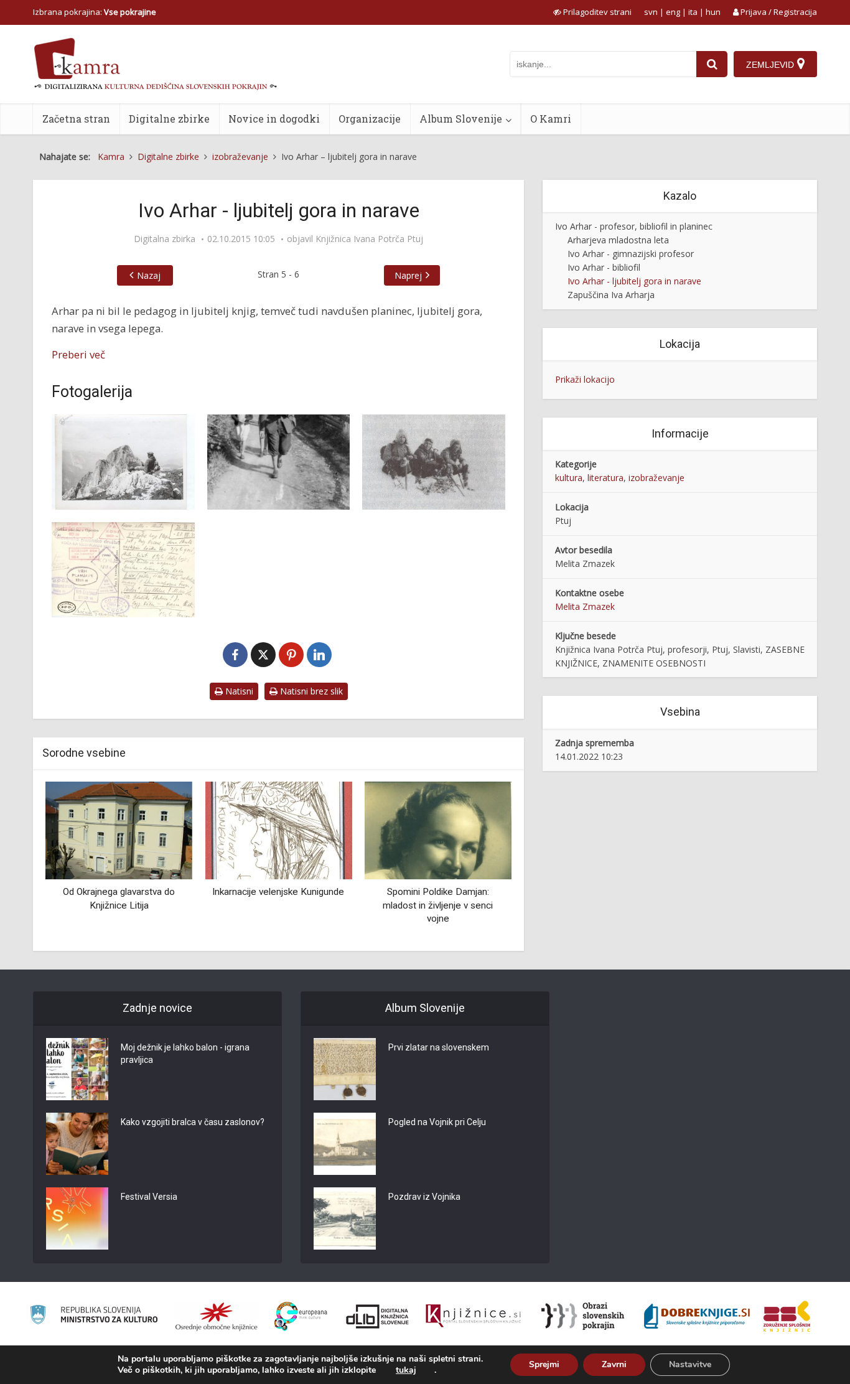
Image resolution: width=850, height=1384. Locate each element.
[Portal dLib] (377, 1316)
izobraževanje (656, 478)
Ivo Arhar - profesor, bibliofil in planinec (633, 226)
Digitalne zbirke (169, 118)
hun (713, 11)
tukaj (406, 1370)
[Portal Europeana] (301, 1316)
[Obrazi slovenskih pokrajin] (582, 1316)
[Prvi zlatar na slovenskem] (345, 1069)
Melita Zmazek (585, 606)
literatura (605, 478)
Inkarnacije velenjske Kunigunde (278, 891)
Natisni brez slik (310, 691)
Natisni (238, 691)
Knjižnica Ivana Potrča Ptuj (369, 239)
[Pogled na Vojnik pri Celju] (345, 1144)
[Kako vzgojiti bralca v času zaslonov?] (77, 1144)
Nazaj (149, 275)
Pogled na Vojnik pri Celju (437, 1122)
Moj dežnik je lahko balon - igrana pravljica (185, 1053)
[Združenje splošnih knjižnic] (787, 1316)
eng (673, 11)
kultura (568, 478)
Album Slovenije (460, 118)
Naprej (408, 275)
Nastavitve (690, 1364)
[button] (480, 861)
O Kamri (550, 118)
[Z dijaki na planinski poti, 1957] (278, 462)
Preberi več (78, 354)
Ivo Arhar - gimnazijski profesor (630, 254)
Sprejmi (544, 1364)
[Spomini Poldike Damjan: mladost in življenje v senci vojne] (438, 829)
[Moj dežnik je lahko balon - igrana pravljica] (77, 1069)
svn (651, 11)
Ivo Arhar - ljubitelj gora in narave (634, 281)
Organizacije (370, 118)
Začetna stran (76, 118)
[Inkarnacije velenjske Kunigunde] (278, 829)
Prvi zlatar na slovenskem (438, 1047)
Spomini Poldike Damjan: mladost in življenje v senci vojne (438, 905)
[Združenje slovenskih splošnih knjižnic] (473, 1316)
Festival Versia (149, 1197)
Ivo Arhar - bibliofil (603, 267)
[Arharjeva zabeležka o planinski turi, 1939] (123, 569)
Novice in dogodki (274, 118)
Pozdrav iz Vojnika (424, 1197)
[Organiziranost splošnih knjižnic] (216, 1316)
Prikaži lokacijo (585, 379)
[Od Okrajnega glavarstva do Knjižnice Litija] (118, 829)
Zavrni (614, 1364)
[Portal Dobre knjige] (697, 1316)
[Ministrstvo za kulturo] (93, 1316)
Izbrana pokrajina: (94, 11)
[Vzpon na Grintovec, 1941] (433, 462)
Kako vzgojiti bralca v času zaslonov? (192, 1122)
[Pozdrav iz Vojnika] (345, 1218)
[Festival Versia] (77, 1218)
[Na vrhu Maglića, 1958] (123, 462)
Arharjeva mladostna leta (618, 240)
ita (693, 11)
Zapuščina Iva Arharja (611, 295)
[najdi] (711, 64)
